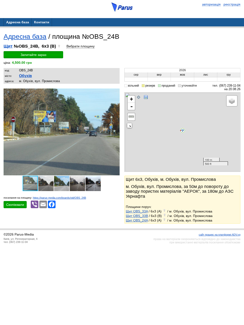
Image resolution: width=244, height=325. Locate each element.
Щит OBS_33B (137, 216)
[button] (115, 93)
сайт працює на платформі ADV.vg (219, 234)
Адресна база (25, 36)
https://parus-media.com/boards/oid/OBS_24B (59, 197)
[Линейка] (131, 116)
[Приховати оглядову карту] (130, 126)
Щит (8, 46)
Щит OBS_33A (137, 211)
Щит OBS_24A (137, 220)
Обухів (25, 76)
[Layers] (232, 101)
